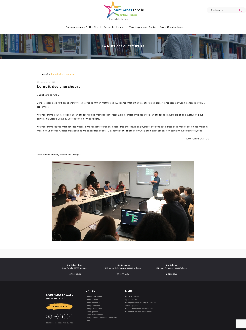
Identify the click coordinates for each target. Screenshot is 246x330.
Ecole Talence (92, 300)
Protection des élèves (171, 27)
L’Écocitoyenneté (137, 27)
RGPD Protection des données (138, 309)
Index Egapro (131, 306)
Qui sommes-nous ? (76, 27)
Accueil (45, 74)
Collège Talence (93, 306)
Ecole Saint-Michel (94, 297)
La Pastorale (107, 27)
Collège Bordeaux (94, 309)
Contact (153, 27)
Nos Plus (93, 27)
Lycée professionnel (94, 315)
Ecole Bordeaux (93, 303)
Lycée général (92, 312)
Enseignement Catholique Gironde (140, 303)
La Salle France (132, 297)
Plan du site (67, 323)
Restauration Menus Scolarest (138, 312)
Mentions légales (53, 323)
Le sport (121, 27)
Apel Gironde (131, 300)
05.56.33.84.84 (59, 306)
